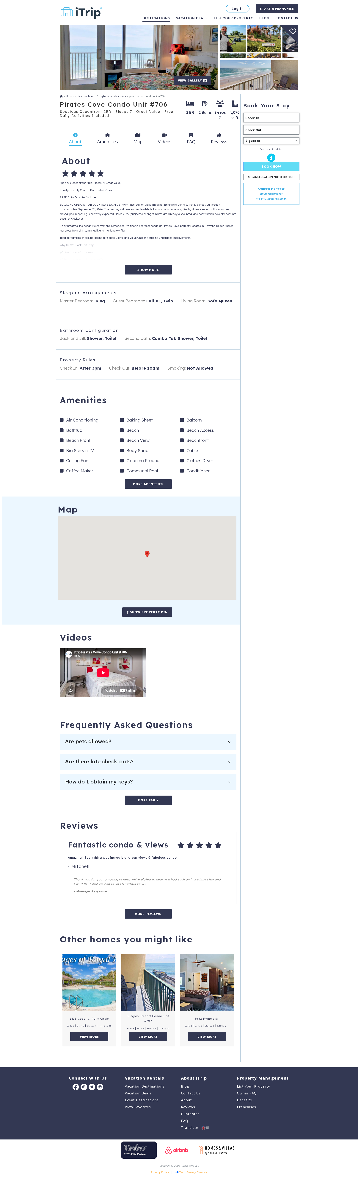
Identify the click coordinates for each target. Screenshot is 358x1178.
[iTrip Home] (61, 96)
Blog (264, 18)
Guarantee (190, 1114)
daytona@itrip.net (271, 194)
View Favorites (138, 1107)
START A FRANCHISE (277, 9)
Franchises (246, 1107)
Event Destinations (142, 1100)
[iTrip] (81, 12)
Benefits (244, 1100)
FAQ (184, 1120)
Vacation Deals (192, 18)
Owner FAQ (247, 1093)
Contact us (286, 18)
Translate (191, 1127)
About (186, 1100)
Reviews (188, 1107)
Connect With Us (88, 1078)
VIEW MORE (89, 1037)
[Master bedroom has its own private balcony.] (259, 75)
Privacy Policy (160, 1172)
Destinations (156, 18)
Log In (238, 9)
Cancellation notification (273, 177)
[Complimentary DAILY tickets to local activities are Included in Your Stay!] (259, 41)
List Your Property (233, 18)
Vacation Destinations (144, 1086)
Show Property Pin (148, 612)
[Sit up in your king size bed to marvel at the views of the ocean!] (139, 57)
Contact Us (191, 1093)
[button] (147, 554)
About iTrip (194, 1078)
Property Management (263, 1078)
